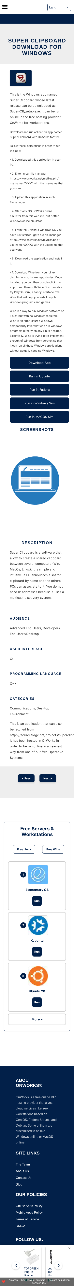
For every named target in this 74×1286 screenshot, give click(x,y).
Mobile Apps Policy (29, 1212)
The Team (23, 1164)
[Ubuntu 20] (39, 976)
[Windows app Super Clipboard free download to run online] (21, 78)
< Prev (26, 778)
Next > (47, 778)
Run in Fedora (39, 390)
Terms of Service (27, 1219)
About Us (22, 1171)
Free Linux (24, 849)
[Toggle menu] (5, 7)
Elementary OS (37, 890)
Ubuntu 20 (37, 991)
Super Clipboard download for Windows (37, 47)
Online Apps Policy (29, 1206)
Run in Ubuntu (39, 376)
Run (37, 900)
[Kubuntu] (39, 925)
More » (37, 1019)
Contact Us (23, 1177)
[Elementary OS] (39, 874)
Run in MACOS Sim (39, 417)
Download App (39, 363)
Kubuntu (37, 940)
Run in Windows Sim (39, 403)
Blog (19, 1184)
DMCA (20, 1226)
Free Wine (53, 849)
